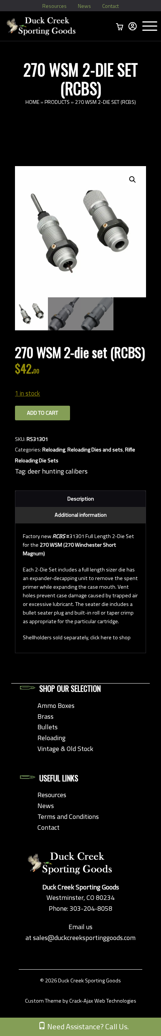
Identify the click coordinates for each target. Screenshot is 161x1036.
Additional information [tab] (81, 515)
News (84, 6)
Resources (54, 6)
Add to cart (42, 413)
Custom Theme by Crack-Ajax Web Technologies (80, 1001)
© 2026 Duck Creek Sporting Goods (80, 980)
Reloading (53, 449)
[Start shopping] (119, 26)
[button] (132, 179)
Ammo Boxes (56, 705)
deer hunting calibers (58, 471)
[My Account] (132, 26)
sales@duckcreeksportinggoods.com (84, 938)
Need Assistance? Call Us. (87, 1026)
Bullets (47, 727)
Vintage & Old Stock (65, 749)
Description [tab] (80, 499)
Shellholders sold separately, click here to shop (77, 637)
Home (32, 102)
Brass (45, 716)
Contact (110, 6)
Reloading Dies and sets (95, 449)
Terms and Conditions (68, 816)
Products (57, 102)
